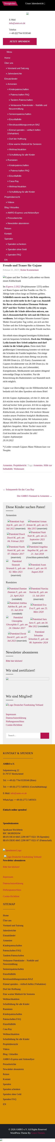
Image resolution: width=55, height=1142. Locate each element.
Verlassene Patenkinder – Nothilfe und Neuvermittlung (28, 107)
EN (5, 260)
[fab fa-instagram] (26, 6)
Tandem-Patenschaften (22, 100)
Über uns (8, 63)
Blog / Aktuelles (11, 207)
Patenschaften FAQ (20, 94)
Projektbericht (19, 465)
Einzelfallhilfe (15, 119)
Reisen (7, 228)
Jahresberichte (15, 73)
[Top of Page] (46, 1136)
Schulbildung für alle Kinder (22, 154)
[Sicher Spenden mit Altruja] (1, 1140)
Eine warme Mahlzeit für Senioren (25, 144)
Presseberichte (15, 218)
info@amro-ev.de (17, 23)
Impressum (11, 714)
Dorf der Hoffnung (17, 139)
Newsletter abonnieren (18, 223)
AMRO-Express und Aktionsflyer (23, 212)
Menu (9, 52)
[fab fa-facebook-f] (20, 6)
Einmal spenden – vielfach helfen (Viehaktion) (23, 132)
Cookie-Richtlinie (14, 725)
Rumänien (12, 160)
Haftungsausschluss (15, 721)
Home (7, 58)
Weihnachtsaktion (17, 149)
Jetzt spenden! (20, 41)
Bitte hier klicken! (14, 661)
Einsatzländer (10, 78)
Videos (11, 202)
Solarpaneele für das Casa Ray (18, 489)
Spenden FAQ (14, 254)
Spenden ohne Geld (17, 249)
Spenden (8, 238)
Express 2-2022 (13, 286)
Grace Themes (38, 1133)
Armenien (12, 84)
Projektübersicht (12, 197)
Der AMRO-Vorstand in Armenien (34, 496)
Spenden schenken (17, 244)
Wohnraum (19, 469)
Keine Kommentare (30, 270)
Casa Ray (14, 181)
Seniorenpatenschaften (20, 114)
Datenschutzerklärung (16, 718)
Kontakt (8, 233)
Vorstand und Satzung (18, 68)
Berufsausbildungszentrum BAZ (24, 124)
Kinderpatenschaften (19, 89)
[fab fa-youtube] (33, 6)
